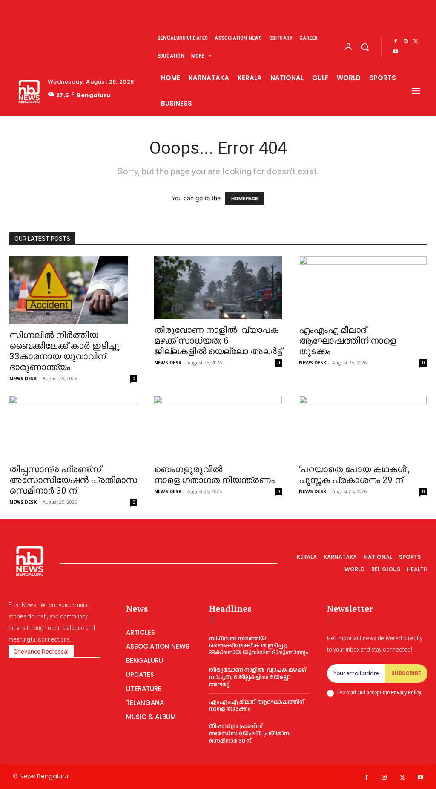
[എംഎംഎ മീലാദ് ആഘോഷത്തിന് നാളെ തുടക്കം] (363, 287)
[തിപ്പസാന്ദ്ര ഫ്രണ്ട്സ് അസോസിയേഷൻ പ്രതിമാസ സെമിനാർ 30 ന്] (73, 427)
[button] (365, 47)
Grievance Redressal (41, 651)
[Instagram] (406, 42)
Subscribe (406, 673)
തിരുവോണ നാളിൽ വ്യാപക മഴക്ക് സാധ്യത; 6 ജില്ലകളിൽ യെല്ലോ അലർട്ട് (218, 340)
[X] (416, 42)
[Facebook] (395, 42)
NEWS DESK (23, 378)
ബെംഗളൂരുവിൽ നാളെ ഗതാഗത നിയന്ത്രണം (214, 474)
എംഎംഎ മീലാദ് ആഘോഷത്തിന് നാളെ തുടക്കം (347, 340)
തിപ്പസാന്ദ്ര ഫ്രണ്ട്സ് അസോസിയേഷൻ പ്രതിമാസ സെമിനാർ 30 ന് (73, 480)
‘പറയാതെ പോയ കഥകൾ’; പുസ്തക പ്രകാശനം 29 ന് (354, 474)
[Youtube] (395, 52)
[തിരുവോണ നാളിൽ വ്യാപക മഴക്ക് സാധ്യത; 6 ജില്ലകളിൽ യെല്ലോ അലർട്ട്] (218, 287)
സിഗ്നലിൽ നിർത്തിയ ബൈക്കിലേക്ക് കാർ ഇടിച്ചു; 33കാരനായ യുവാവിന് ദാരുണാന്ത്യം (65, 351)
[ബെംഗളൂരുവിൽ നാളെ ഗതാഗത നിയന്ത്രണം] (218, 427)
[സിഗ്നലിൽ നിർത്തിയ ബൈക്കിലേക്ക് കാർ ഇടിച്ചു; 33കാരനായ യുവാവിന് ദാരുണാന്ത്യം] (73, 290)
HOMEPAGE (244, 199)
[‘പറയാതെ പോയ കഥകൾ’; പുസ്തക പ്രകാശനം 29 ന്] (363, 427)
